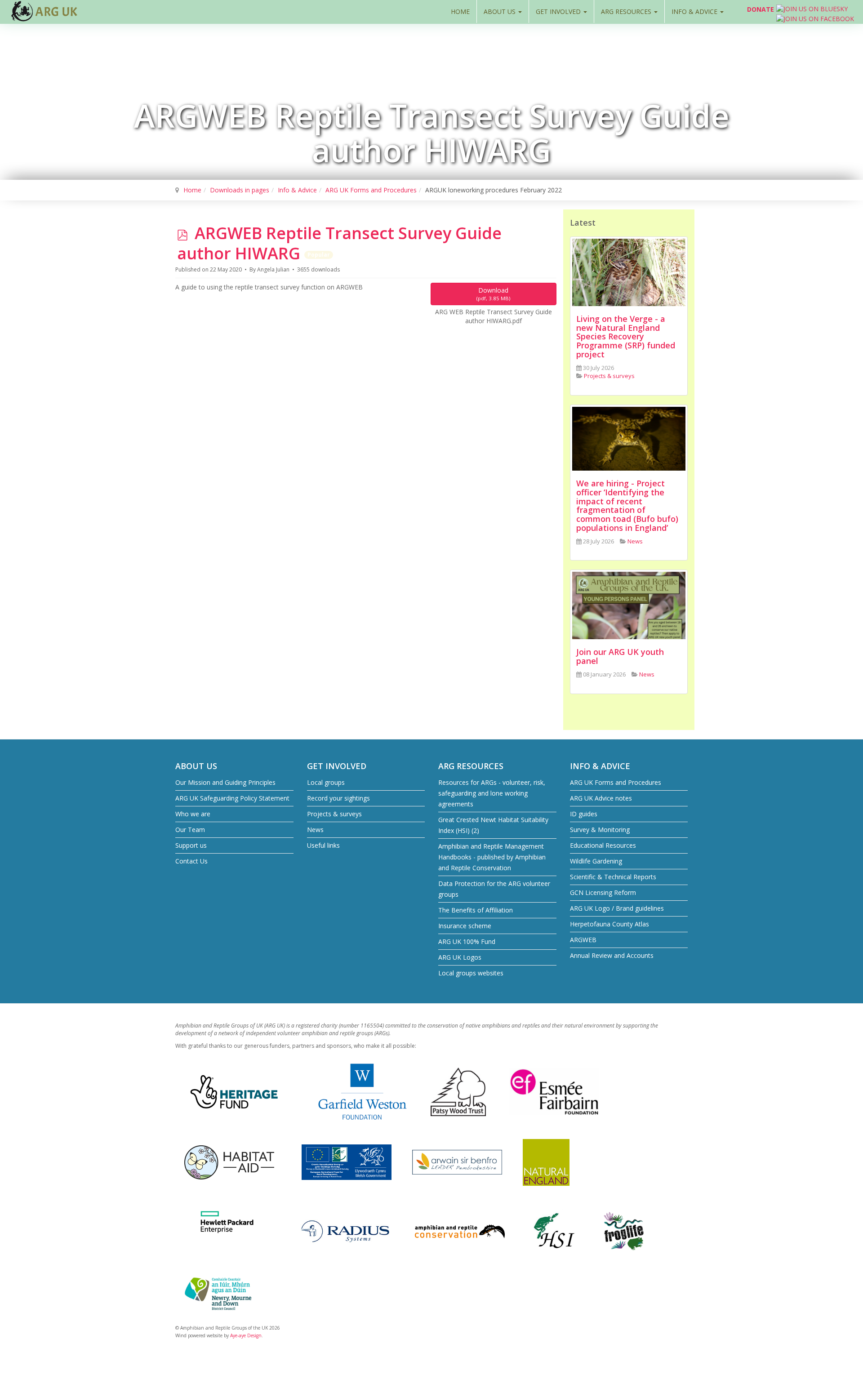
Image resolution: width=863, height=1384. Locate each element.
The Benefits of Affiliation (475, 910)
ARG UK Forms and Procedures (371, 190)
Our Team (190, 829)
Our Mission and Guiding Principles (225, 782)
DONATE (760, 9)
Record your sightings (338, 798)
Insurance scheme (464, 925)
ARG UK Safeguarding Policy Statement (232, 798)
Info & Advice (695, 11)
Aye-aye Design (246, 1335)
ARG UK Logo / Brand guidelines (617, 908)
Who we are (192, 814)
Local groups (326, 782)
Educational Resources (603, 845)
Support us (191, 845)
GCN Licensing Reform (603, 892)
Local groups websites (470, 973)
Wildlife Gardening (596, 861)
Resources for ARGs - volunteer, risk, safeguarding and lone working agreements (491, 793)
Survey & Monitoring (600, 829)
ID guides (583, 814)
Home (460, 11)
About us (500, 11)
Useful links (323, 845)
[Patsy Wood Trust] (458, 1091)
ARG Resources (627, 11)
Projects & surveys (334, 814)
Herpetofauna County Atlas (609, 924)
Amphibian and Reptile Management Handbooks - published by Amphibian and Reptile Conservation (492, 857)
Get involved (559, 11)
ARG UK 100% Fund (466, 941)
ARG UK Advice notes (601, 798)
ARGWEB (583, 939)
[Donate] (736, 11)
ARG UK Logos (459, 957)
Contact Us (191, 861)
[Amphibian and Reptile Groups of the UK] (45, 11)
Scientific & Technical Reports (613, 876)
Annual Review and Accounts (612, 955)
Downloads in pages (239, 190)
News (315, 829)
